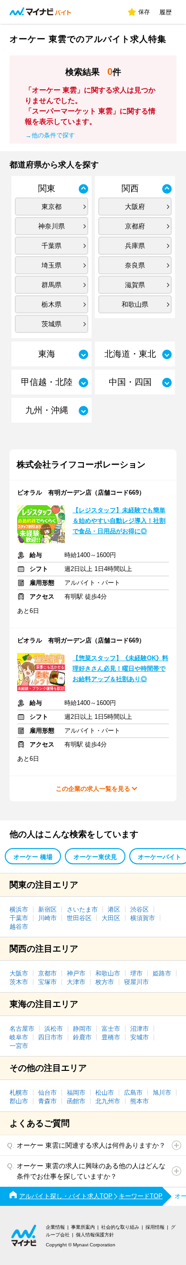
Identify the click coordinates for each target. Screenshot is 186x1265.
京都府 (135, 226)
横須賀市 (142, 918)
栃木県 (51, 304)
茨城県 (51, 324)
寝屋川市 (136, 982)
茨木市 (19, 982)
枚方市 (104, 982)
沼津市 (139, 1029)
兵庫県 (135, 245)
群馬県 (51, 285)
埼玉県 (51, 265)
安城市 (139, 1037)
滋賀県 (135, 285)
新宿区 (47, 909)
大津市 (76, 982)
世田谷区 (79, 918)
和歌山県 (135, 304)
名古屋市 (22, 1029)
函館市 (76, 1101)
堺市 (136, 973)
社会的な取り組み (120, 1227)
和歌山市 (107, 973)
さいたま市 (82, 909)
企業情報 (55, 1227)
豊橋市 (111, 1037)
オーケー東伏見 (95, 857)
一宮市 (19, 1046)
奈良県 (135, 265)
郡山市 (19, 1101)
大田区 (111, 918)
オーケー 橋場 (32, 857)
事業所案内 (83, 1227)
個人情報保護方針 (95, 1234)
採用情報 (155, 1227)
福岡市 (76, 1092)
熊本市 (139, 1101)
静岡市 (82, 1029)
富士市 (111, 1029)
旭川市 (162, 1092)
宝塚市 (47, 982)
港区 (114, 909)
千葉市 (19, 918)
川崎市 (47, 918)
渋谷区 (139, 909)
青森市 (47, 1101)
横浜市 (19, 909)
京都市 (47, 973)
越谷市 (19, 926)
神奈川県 (51, 226)
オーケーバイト (159, 857)
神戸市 (76, 973)
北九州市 (107, 1101)
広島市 (133, 1092)
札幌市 (19, 1092)
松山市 (104, 1092)
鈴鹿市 (82, 1037)
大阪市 (19, 973)
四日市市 (50, 1037)
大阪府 (135, 206)
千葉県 (51, 245)
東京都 (51, 206)
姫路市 (162, 973)
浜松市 (53, 1029)
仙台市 (47, 1092)
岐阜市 (19, 1037)
